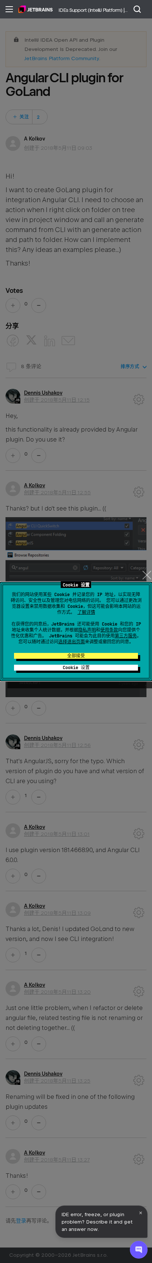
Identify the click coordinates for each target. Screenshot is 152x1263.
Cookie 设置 (76, 668)
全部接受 (76, 656)
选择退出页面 (71, 642)
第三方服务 (126, 636)
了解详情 (86, 612)
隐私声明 (87, 630)
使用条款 (109, 630)
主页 (35, 9)
